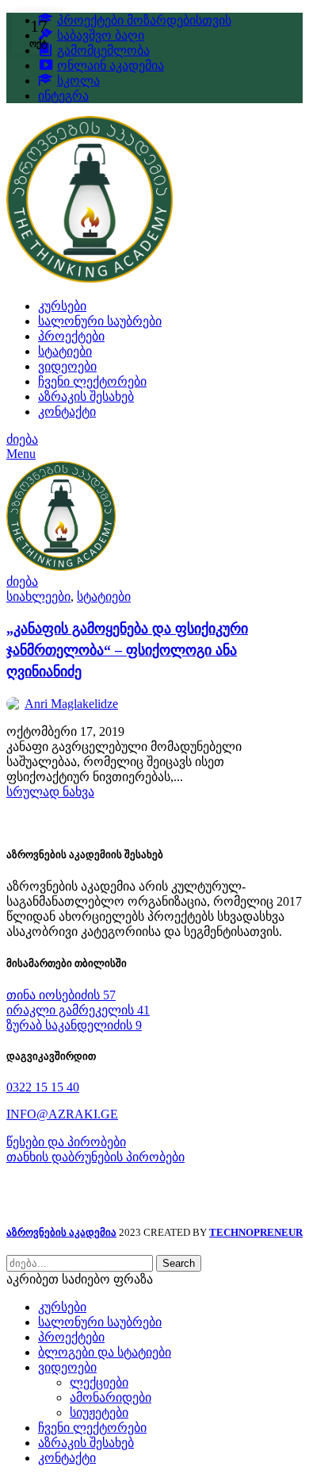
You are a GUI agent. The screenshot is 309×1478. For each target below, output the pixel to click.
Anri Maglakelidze (71, 703)
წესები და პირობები (66, 1142)
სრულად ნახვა (50, 792)
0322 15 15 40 (42, 1087)
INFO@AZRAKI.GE (62, 1114)
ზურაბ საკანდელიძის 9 (74, 1025)
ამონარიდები (110, 1397)
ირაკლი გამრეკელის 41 (78, 1010)
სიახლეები (38, 596)
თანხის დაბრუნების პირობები (95, 1157)
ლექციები (99, 1382)
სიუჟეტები (99, 1412)
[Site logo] (89, 278)
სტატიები (104, 596)
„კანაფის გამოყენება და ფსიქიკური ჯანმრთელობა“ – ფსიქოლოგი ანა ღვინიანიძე (127, 650)
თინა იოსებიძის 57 (61, 995)
